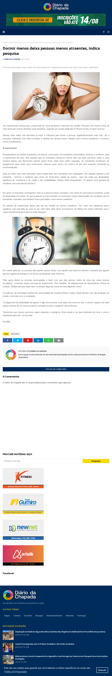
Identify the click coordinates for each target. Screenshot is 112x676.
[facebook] (103, 32)
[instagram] (108, 32)
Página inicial (8, 42)
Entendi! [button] (102, 670)
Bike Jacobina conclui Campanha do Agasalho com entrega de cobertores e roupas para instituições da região (61, 657)
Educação (39, 615)
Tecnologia (81, 615)
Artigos (7, 615)
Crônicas (17, 615)
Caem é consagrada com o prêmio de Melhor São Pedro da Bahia (44, 644)
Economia (28, 615)
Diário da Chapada (12, 59)
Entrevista (69, 615)
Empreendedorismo (54, 615)
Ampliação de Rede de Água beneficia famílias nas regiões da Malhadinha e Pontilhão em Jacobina (60, 631)
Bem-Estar (18, 42)
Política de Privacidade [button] (15, 672)
